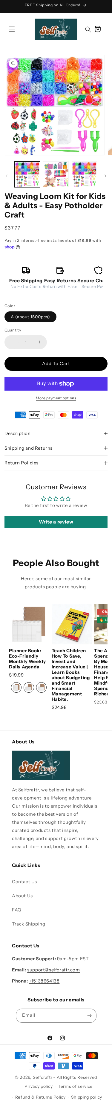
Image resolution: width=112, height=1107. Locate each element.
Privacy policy (38, 1086)
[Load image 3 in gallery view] (84, 174)
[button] (12, 29)
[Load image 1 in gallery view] (27, 174)
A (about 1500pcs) (30, 317)
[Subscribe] (89, 1016)
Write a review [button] (56, 522)
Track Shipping (28, 924)
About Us (22, 895)
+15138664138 (44, 981)
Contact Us (24, 881)
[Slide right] (105, 175)
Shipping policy (86, 1097)
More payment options (56, 398)
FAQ (17, 910)
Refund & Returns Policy (40, 1097)
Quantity (12, 330)
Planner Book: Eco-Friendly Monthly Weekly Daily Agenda (27, 659)
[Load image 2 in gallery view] (55, 174)
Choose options (29, 619)
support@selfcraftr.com (53, 970)
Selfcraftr (43, 1077)
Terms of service (75, 1086)
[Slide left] (6, 175)
